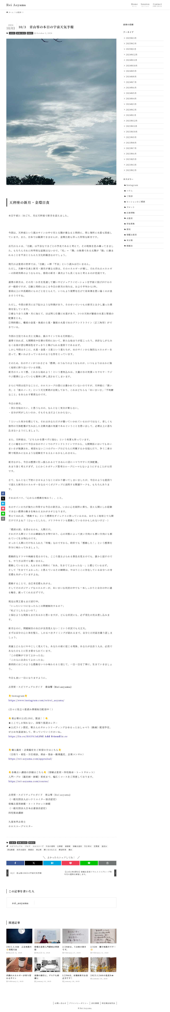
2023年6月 (131, 153)
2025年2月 (131, 43)
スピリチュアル (16, 846)
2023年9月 (131, 137)
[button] (15, 863)
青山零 (39, 849)
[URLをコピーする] (107, 863)
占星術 (12, 33)
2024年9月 (131, 71)
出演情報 (131, 212)
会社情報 (95, 1003)
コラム (130, 190)
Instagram (132, 185)
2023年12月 (132, 120)
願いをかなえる (50, 849)
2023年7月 (131, 148)
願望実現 (62, 849)
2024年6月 (131, 87)
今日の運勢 (50, 846)
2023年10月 (132, 131)
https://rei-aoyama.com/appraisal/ (30, 758)
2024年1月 (131, 115)
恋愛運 (96, 846)
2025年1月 (131, 49)
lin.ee (52, 736)
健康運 (68, 846)
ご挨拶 (130, 196)
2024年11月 (131, 60)
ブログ (27, 846)
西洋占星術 (21, 849)
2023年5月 (131, 159)
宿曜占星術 (21, 33)
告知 (129, 229)
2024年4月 (131, 98)
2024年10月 (132, 65)
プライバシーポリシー (78, 1003)
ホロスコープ (38, 846)
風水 (70, 849)
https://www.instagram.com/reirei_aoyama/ (36, 700)
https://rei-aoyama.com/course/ (28, 781)
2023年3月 (131, 164)
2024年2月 (131, 109)
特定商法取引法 (108, 1003)
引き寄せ (88, 846)
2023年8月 (131, 142)
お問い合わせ (60, 1003)
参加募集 (131, 223)
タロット (131, 207)
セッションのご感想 (136, 201)
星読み (104, 846)
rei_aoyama (20, 903)
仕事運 (60, 846)
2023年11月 (131, 126)
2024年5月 (131, 93)
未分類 (130, 240)
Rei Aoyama (16, 4)
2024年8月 (131, 76)
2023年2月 (131, 170)
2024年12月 (132, 54)
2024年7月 (131, 82)
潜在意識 (10, 849)
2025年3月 (131, 38)
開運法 (29, 33)
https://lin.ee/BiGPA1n (22, 736)
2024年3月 (131, 104)
